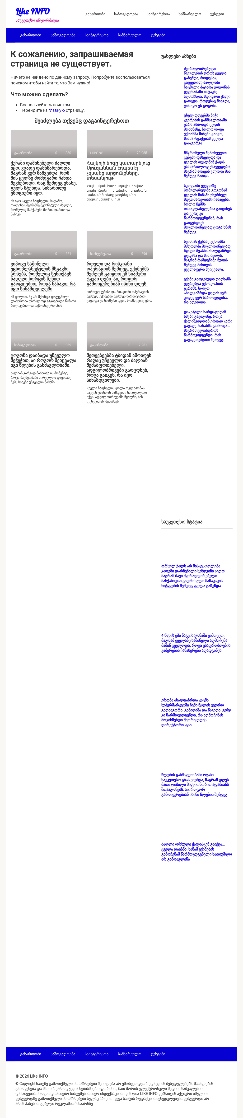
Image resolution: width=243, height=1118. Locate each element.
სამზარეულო (189, 14)
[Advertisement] (197, 434)
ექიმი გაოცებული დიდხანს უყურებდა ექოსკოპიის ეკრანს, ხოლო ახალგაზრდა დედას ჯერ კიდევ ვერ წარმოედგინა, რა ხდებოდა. (207, 291)
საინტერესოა (158, 14)
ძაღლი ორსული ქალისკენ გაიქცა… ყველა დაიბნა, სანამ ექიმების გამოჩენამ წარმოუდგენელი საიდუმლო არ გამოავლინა (196, 851)
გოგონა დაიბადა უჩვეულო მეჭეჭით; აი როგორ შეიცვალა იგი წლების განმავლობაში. (43, 360)
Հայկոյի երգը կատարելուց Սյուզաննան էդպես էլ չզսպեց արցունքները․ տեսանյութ (118, 170)
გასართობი (95, 14)
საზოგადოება (126, 14)
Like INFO (33, 11)
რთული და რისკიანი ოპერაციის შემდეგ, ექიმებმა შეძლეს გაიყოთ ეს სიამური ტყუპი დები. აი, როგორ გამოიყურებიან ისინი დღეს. (118, 274)
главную (56, 110)
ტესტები (217, 14)
